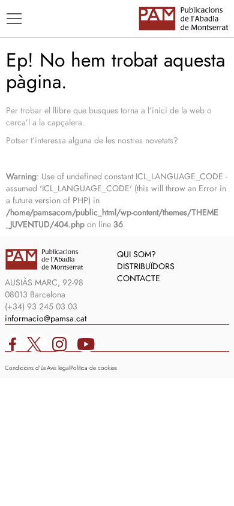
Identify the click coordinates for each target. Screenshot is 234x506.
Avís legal (58, 367)
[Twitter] (35, 343)
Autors (31, 148)
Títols (28, 130)
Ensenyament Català (66, 166)
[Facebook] (14, 343)
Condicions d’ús (25, 367)
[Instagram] (60, 343)
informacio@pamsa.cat (45, 318)
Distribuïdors (146, 266)
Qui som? (136, 254)
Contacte (138, 278)
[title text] (183, 18)
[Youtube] (86, 343)
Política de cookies (93, 367)
